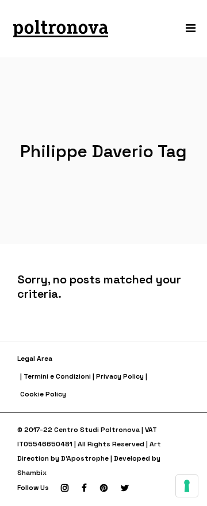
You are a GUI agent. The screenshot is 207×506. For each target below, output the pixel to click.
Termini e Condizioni (57, 376)
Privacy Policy (120, 376)
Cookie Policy (43, 394)
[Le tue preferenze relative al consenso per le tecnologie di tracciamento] (187, 486)
